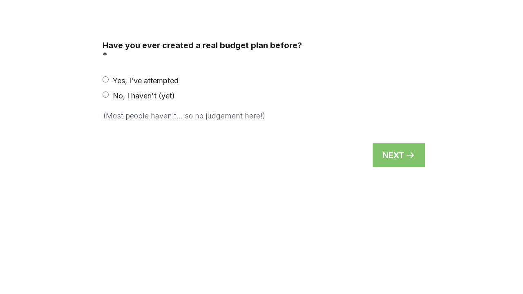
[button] (399, 155)
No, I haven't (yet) (144, 95)
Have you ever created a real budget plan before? (202, 50)
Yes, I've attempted (146, 80)
